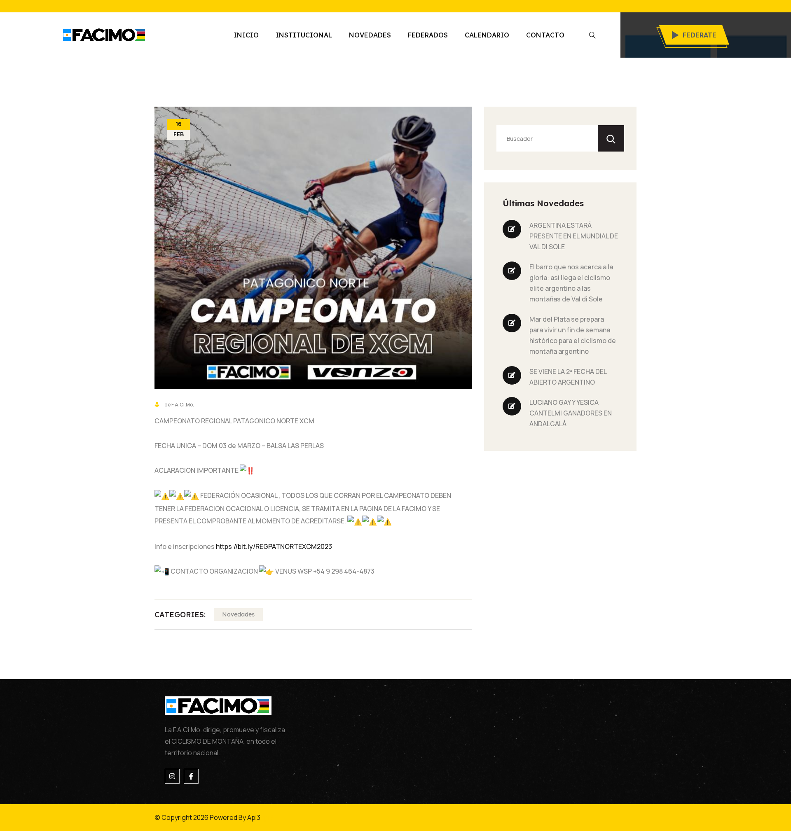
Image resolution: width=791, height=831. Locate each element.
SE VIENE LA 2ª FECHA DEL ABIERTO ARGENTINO (567, 377)
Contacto (545, 35)
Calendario (487, 35)
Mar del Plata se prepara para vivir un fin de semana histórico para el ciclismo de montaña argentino (572, 335)
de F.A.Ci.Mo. (179, 404)
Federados (428, 35)
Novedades (370, 35)
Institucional (304, 35)
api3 (266, 817)
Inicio (246, 35)
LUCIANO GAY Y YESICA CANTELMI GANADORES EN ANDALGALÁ (570, 413)
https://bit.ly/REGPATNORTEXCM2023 (274, 546)
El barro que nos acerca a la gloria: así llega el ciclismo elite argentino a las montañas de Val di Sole (571, 282)
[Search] (611, 138)
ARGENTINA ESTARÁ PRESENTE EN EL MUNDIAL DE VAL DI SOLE (573, 236)
